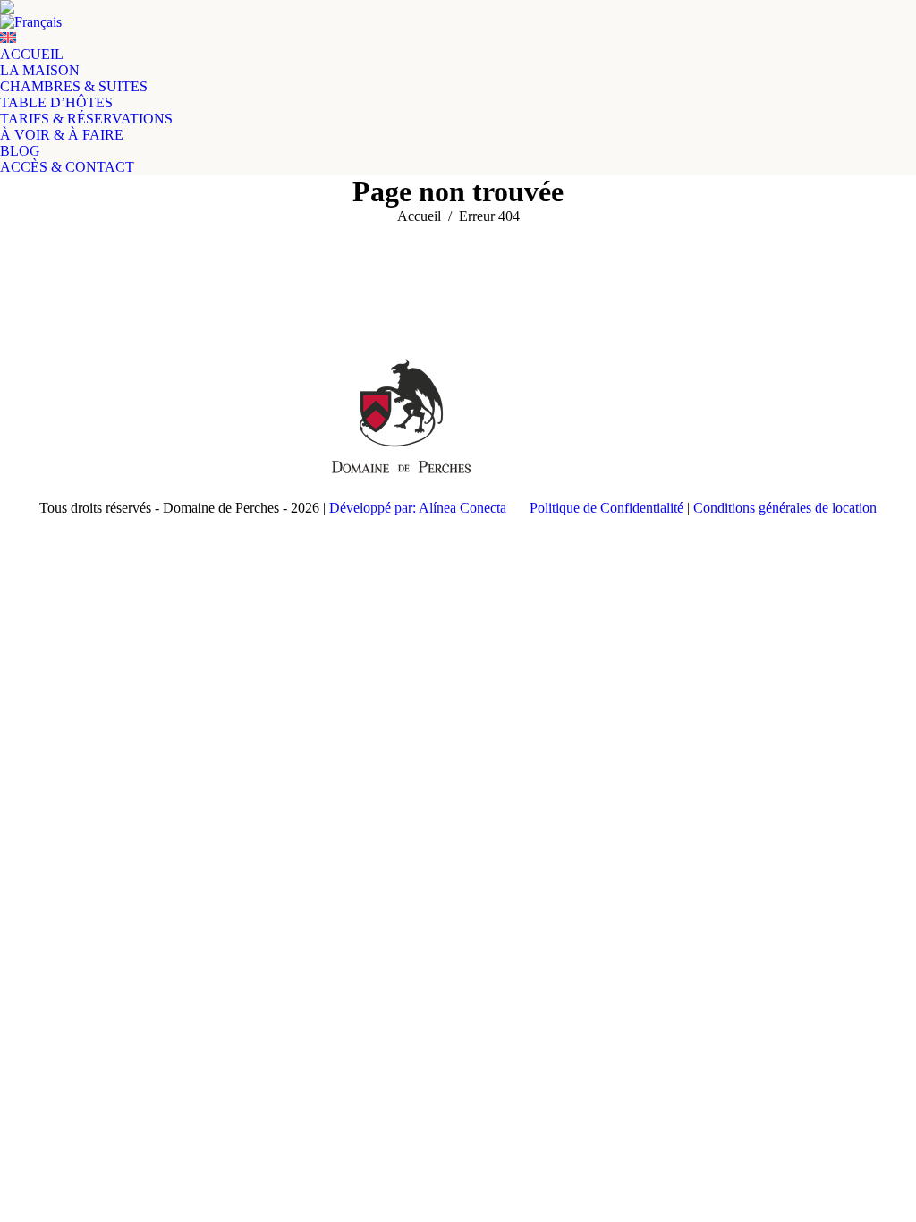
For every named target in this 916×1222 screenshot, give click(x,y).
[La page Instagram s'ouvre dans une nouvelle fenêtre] (79, 425)
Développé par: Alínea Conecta (417, 507)
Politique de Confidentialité (606, 507)
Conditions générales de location (785, 507)
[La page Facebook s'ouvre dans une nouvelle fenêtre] (52, 425)
